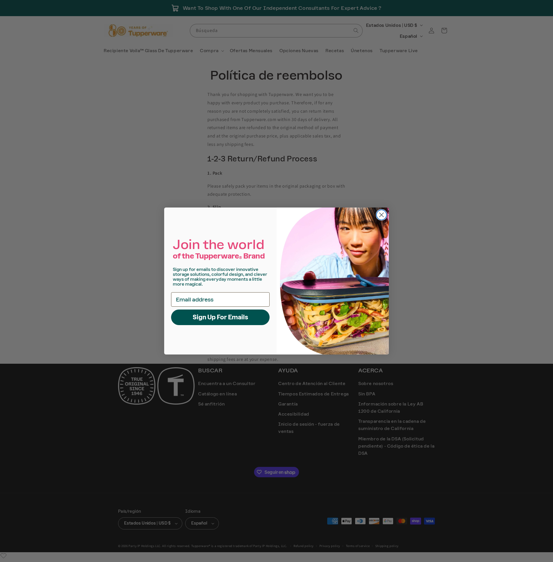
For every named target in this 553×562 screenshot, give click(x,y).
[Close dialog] (381, 215)
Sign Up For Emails (220, 317)
